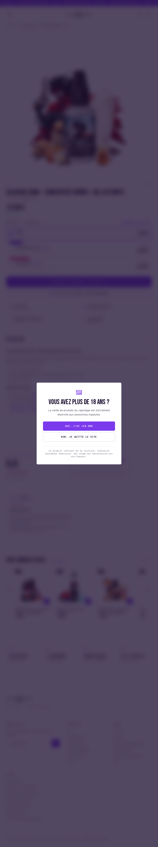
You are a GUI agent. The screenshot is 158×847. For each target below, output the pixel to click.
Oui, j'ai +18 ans (79, 426)
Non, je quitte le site (79, 436)
